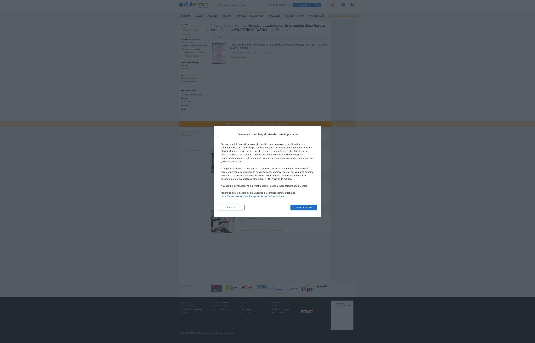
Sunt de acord (304, 207)
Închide (231, 207)
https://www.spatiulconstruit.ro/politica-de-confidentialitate (252, 196)
